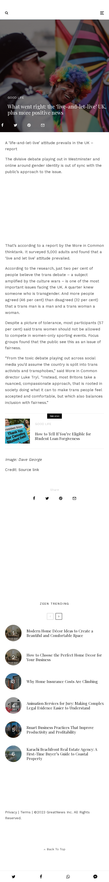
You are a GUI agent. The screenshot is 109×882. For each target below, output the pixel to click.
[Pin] (29, 125)
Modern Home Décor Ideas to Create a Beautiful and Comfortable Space (60, 633)
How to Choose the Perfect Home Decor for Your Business (64, 657)
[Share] (2, 125)
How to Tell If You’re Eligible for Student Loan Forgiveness (63, 436)
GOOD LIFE (16, 97)
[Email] (43, 125)
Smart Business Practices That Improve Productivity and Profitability (60, 729)
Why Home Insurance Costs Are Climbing (62, 681)
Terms (25, 812)
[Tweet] (15, 125)
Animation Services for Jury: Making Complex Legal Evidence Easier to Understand (65, 705)
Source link (29, 469)
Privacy (11, 812)
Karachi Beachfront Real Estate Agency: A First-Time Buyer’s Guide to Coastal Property (62, 754)
